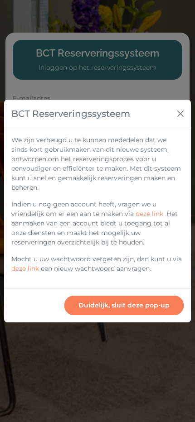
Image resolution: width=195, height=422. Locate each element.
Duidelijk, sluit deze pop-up (124, 305)
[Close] (180, 113)
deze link (149, 214)
